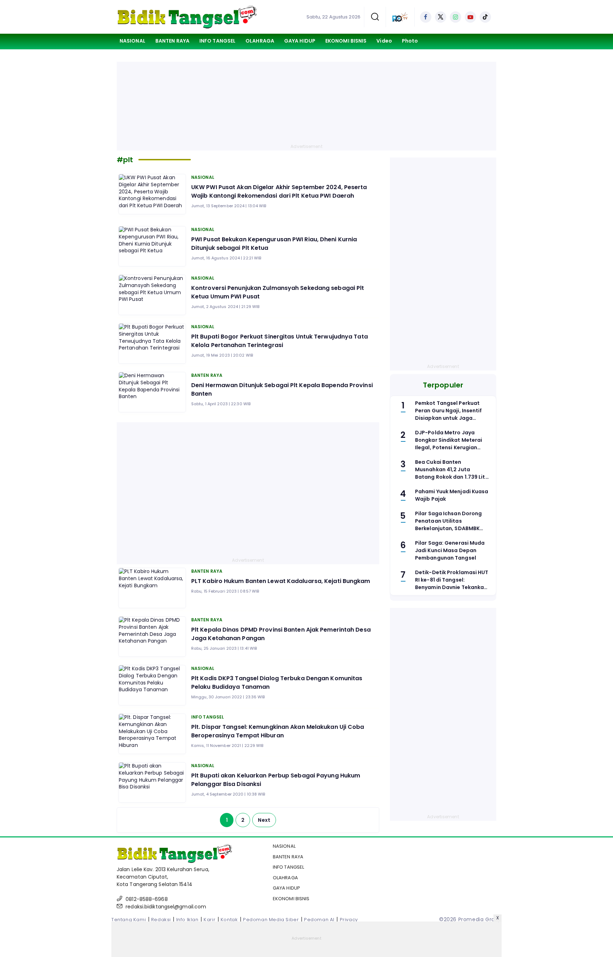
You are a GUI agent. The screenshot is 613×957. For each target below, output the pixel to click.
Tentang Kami (128, 919)
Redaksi (161, 919)
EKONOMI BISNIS (345, 40)
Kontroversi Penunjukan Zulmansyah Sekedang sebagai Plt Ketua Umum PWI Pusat (277, 292)
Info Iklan (187, 919)
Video (384, 40)
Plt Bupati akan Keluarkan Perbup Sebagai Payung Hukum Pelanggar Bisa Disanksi (275, 779)
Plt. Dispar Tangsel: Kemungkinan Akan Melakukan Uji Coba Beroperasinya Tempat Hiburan (277, 731)
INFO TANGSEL (217, 40)
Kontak (229, 919)
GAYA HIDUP (299, 40)
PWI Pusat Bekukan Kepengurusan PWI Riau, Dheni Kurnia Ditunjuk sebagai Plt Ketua (274, 243)
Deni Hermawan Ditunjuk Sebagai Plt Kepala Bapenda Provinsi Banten (282, 389)
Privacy (349, 919)
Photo (410, 40)
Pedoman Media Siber (271, 919)
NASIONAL (132, 40)
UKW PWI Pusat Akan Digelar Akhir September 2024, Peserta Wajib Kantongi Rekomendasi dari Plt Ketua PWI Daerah (279, 191)
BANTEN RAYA (172, 40)
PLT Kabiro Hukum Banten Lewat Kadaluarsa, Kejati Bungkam (280, 581)
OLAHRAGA (259, 40)
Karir (209, 919)
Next (264, 820)
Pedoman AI (319, 919)
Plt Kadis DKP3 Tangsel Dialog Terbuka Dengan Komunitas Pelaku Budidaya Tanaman (276, 682)
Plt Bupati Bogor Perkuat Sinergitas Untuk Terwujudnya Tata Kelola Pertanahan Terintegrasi (279, 340)
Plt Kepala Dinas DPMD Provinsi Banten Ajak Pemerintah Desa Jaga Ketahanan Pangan (281, 634)
